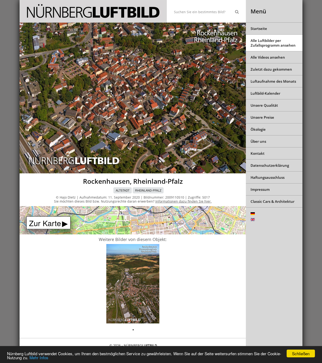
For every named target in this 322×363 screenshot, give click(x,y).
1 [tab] (133, 329)
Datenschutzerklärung (270, 165)
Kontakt (257, 153)
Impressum (260, 189)
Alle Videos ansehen (268, 57)
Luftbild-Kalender (265, 93)
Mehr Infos (38, 357)
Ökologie (258, 129)
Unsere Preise (262, 117)
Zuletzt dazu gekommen (271, 69)
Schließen (301, 353)
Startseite (259, 28)
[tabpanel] (132, 284)
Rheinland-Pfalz (148, 190)
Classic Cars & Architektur (272, 201)
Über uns (258, 141)
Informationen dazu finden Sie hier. (183, 201)
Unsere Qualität (264, 105)
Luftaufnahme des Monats (273, 81)
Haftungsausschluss (268, 177)
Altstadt (122, 190)
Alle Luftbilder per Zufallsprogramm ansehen (273, 43)
